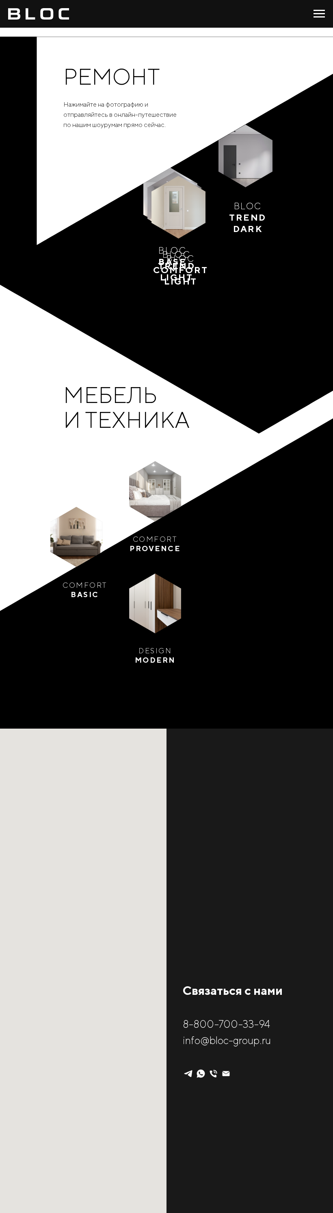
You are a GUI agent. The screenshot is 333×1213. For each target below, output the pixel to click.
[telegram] (188, 1073)
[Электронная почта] (226, 1073)
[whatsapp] (201, 1073)
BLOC (247, 217)
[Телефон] (213, 1073)
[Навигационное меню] (319, 14)
